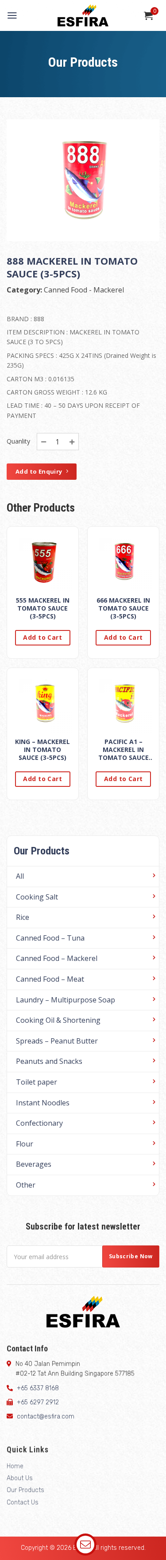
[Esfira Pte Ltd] (83, 15)
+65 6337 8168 (38, 1388)
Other (25, 1185)
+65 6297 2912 (38, 1402)
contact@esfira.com (45, 1417)
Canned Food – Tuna (50, 938)
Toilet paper (36, 1082)
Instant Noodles (42, 1103)
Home (15, 1466)
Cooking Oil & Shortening (58, 1020)
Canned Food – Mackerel (56, 958)
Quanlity (18, 441)
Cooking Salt (37, 897)
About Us (20, 1478)
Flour (24, 1144)
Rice (22, 917)
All (20, 876)
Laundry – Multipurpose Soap (65, 1000)
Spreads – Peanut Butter (57, 1041)
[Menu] (12, 15)
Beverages (33, 1164)
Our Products (25, 1490)
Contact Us (23, 1502)
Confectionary (39, 1123)
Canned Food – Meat (50, 979)
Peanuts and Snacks (49, 1061)
